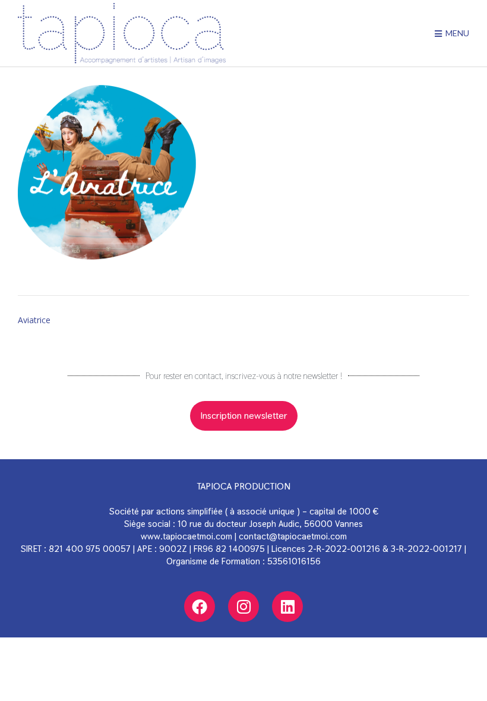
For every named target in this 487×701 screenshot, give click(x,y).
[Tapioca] (122, 33)
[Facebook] (199, 606)
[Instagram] (243, 606)
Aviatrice (34, 320)
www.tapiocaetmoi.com (186, 536)
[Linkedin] (287, 606)
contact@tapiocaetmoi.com (293, 536)
